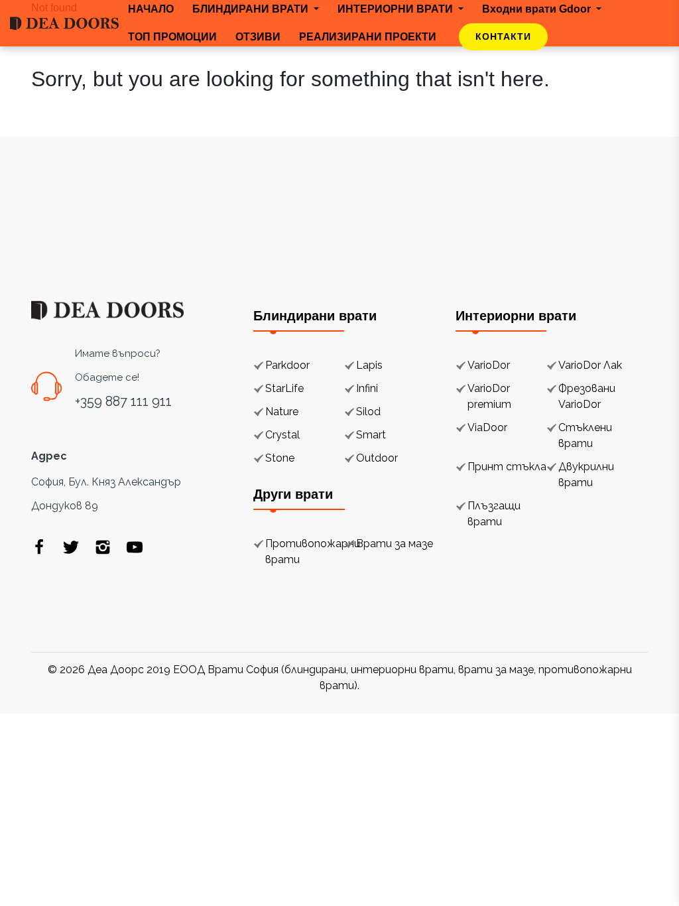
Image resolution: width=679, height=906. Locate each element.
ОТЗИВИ (257, 36)
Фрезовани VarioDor (586, 396)
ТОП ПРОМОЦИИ (172, 36)
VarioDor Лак (590, 365)
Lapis (369, 365)
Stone (279, 458)
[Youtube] (135, 546)
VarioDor (488, 365)
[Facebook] (39, 546)
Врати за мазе (394, 543)
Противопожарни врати (312, 551)
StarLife (284, 388)
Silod (368, 411)
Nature (281, 411)
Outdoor (377, 458)
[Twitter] (71, 546)
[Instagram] (103, 546)
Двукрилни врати (586, 474)
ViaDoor (487, 427)
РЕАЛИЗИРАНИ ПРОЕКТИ (367, 36)
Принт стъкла (506, 466)
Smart (371, 434)
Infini (367, 388)
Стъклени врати (585, 435)
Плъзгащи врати (494, 513)
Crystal (282, 434)
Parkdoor (287, 365)
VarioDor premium (489, 396)
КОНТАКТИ (503, 36)
